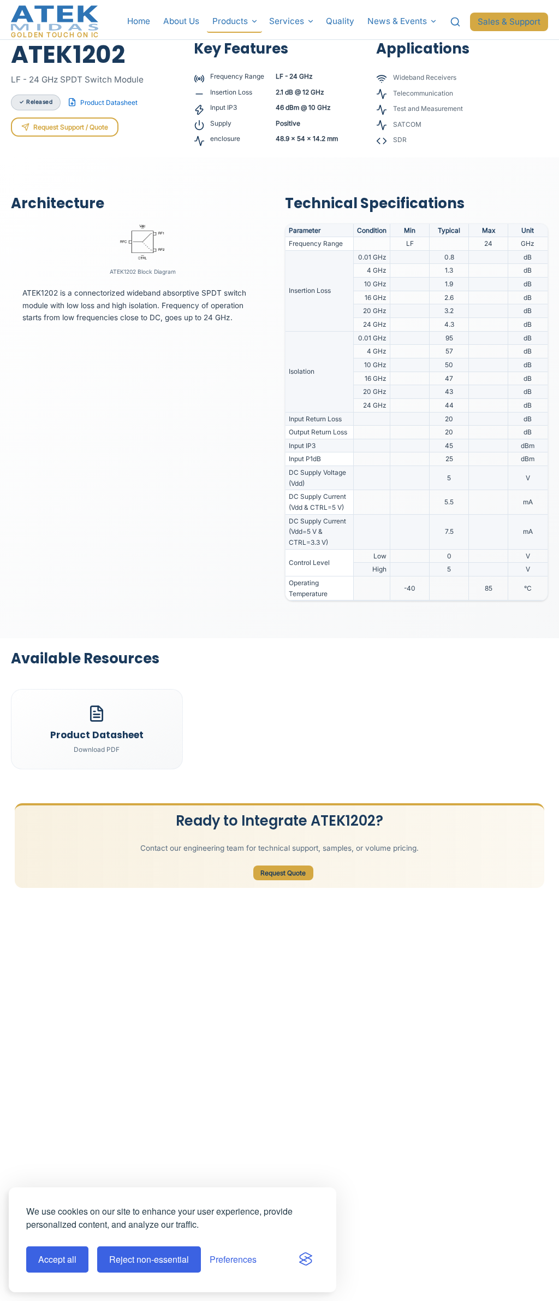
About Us (181, 21)
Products (230, 21)
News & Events (397, 21)
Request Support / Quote (70, 127)
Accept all (57, 1259)
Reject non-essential (149, 1259)
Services (286, 21)
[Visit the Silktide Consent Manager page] (306, 1259)
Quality (340, 21)
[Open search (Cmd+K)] (456, 22)
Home (138, 21)
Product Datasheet (109, 102)
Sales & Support (509, 21)
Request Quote (283, 873)
